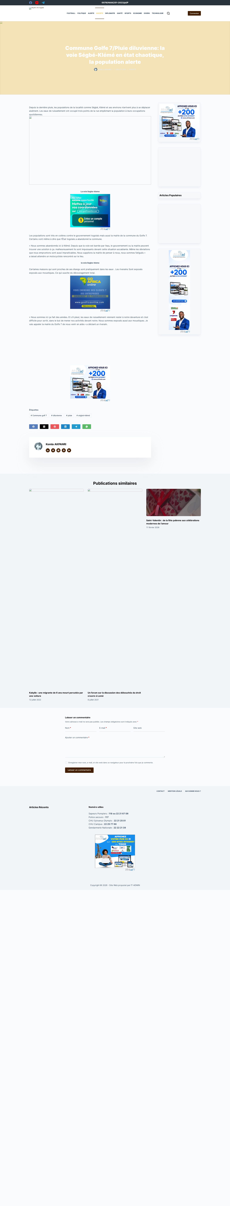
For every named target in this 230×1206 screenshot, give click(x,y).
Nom (68, 728)
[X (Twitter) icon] (58, 450)
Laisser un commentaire (79, 770)
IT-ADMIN (135, 885)
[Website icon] (53, 450)
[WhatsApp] (86, 426)
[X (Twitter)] (44, 426)
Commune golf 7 (39, 415)
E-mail (103, 728)
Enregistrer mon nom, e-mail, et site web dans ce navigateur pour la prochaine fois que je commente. (110, 763)
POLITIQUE (81, 13)
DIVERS (147, 13)
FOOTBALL (71, 13)
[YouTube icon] (69, 450)
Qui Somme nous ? (193, 791)
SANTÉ (119, 13)
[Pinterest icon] (64, 450)
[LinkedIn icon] (48, 450)
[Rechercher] (168, 13)
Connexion (194, 13)
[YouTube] (36, 2)
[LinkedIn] (65, 426)
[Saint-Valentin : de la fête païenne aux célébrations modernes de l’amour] (173, 502)
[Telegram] (43, 2)
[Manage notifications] (7, 1199)
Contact (161, 791)
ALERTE (91, 13)
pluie (69, 415)
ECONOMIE (137, 13)
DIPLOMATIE (110, 13)
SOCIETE (99, 13)
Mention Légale (175, 791)
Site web (137, 728)
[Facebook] (30, 2)
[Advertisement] (90, 345)
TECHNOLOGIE (157, 13)
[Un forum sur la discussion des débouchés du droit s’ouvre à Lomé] (115, 588)
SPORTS (128, 13)
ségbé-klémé (83, 415)
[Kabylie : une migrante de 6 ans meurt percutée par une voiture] (56, 588)
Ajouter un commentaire (77, 737)
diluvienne (56, 415)
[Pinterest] (54, 426)
